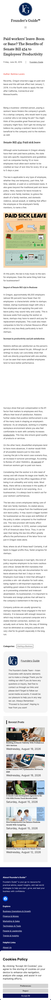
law (31, 81)
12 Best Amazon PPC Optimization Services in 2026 (24, 770)
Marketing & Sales (11, 921)
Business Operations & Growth (17, 911)
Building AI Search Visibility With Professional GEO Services (25, 744)
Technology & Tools (12, 926)
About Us (7, 947)
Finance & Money (11, 916)
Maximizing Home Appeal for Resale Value (23, 849)
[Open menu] (25, 27)
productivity (9, 435)
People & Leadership (12, 931)
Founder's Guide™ (25, 20)
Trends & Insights (11, 935)
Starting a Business (24, 646)
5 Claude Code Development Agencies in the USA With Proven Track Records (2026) (24, 797)
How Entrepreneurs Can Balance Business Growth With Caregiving (23, 823)
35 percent (36, 462)
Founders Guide (36, 62)
